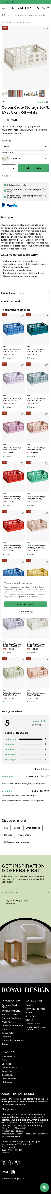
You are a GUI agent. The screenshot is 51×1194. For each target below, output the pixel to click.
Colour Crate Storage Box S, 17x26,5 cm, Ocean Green (36, 350)
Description (7, 217)
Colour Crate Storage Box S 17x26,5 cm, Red (12, 547)
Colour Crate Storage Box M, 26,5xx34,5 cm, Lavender (12, 645)
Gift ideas (6, 1064)
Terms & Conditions (11, 1018)
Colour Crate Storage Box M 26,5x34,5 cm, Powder (36, 547)
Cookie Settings (25, 611)
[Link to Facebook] (10, 1162)
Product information (12, 293)
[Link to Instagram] (17, 1162)
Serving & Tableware (35, 1009)
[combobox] (25, 147)
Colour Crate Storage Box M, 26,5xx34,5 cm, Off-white (36, 645)
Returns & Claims (10, 1015)
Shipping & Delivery (11, 1011)
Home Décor (32, 1016)
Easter (5, 1060)
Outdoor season (9, 1068)
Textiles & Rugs (33, 1024)
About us (6, 1029)
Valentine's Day (9, 1056)
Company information (13, 1026)
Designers (6, 1037)
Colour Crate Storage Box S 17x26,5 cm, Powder (36, 694)
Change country (10, 1109)
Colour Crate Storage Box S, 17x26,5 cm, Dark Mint (36, 498)
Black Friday (7, 1075)
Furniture (30, 1005)
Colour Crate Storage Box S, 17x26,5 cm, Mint (12, 694)
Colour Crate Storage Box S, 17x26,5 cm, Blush (36, 449)
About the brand (10, 301)
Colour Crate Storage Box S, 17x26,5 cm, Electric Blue (12, 350)
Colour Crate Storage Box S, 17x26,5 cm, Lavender (12, 399)
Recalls (5, 1044)
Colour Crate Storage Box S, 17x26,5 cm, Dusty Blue (36, 399)
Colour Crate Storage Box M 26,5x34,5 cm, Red (12, 498)
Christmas (7, 1082)
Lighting (29, 1013)
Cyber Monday (9, 1079)
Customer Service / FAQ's (11, 1006)
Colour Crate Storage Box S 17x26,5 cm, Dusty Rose (12, 449)
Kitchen (29, 1020)
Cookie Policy (8, 1033)
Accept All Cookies (25, 604)
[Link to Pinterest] (4, 1162)
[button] (43, 8)
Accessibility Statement (13, 1040)
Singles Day (7, 1071)
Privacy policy (8, 1022)
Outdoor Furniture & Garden (35, 1028)
